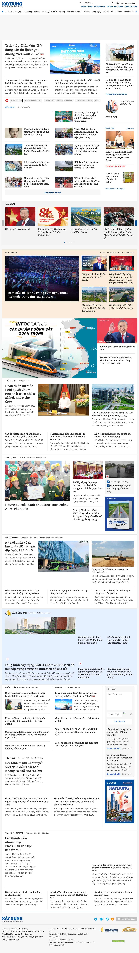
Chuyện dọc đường (116, 94)
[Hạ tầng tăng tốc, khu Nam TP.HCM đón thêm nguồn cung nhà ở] (91, 625)
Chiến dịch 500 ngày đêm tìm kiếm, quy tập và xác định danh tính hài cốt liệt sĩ (119, 234)
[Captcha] (131, 714)
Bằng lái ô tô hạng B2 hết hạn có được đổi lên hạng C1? (119, 732)
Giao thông (27, 11)
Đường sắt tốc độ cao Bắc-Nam (51, 537)
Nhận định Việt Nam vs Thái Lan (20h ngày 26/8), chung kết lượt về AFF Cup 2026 (26, 801)
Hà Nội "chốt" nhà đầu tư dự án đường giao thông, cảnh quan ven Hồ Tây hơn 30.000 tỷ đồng (119, 84)
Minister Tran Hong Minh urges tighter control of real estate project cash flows (119, 156)
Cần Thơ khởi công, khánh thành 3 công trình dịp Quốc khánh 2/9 (23, 435)
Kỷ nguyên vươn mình (18, 229)
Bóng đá (21, 758)
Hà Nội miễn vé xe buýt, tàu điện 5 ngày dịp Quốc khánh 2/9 (20, 546)
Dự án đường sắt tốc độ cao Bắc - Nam (84, 231)
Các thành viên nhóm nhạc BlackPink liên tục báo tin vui (18, 844)
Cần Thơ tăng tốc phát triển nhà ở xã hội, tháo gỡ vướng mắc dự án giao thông (120, 673)
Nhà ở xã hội (16, 100)
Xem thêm (130, 128)
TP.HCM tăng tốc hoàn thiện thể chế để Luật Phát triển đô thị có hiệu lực (36, 149)
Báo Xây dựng (111, 117)
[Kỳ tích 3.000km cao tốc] (119, 514)
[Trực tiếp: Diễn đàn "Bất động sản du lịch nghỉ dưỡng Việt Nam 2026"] (75, 59)
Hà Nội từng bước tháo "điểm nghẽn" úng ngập (121, 306)
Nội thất (40, 613)
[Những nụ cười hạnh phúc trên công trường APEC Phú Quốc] (37, 481)
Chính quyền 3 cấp (33, 100)
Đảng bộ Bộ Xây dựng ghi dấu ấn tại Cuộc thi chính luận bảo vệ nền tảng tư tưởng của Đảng (121, 278)
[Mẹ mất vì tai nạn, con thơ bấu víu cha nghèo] (128, 177)
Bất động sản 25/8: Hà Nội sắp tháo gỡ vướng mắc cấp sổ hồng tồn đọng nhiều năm (91, 673)
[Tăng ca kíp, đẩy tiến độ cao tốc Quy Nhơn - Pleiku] (113, 554)
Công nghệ (96, 11)
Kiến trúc (22, 457)
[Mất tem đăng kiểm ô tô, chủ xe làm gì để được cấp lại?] (13, 166)
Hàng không (34, 537)
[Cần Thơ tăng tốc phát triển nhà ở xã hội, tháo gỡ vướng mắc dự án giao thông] (120, 657)
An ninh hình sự (24, 688)
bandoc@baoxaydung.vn (64, 939)
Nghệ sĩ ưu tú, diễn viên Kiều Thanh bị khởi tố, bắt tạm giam (25, 747)
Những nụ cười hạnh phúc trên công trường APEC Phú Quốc (36, 507)
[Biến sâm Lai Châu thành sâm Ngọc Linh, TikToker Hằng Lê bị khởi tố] (13, 704)
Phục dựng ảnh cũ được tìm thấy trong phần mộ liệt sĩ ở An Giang (36, 132)
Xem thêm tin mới (52, 193)
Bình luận (29, 758)
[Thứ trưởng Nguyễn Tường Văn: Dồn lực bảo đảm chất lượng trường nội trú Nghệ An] (120, 52)
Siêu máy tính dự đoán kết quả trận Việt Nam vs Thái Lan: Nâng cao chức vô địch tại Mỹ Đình (76, 801)
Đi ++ (113, 11)
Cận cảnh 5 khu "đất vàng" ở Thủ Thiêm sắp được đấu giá (93, 308)
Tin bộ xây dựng (131, 6)
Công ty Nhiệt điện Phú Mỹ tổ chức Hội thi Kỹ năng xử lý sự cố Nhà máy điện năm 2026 (76, 732)
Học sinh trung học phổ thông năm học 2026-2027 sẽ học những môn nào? (36, 182)
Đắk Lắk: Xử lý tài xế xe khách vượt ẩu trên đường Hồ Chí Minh (86, 165)
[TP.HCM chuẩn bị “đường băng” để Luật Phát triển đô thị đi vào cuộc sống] (113, 397)
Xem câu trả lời (114, 748)
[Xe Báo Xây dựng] (129, 929)
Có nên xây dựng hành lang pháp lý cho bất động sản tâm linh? (119, 640)
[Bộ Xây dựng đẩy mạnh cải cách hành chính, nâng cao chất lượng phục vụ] (88, 470)
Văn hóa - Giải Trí (14, 833)
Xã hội (26, 381)
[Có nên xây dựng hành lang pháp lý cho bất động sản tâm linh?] (120, 625)
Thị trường (69, 688)
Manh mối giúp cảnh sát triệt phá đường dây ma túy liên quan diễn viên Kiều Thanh (26, 721)
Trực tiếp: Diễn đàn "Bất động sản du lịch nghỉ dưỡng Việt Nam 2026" (23, 49)
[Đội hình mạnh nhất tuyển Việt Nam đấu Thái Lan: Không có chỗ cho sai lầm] (64, 182)
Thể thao (86, 11)
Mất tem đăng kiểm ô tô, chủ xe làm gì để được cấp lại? (36, 165)
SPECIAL (13, 322)
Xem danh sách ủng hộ (115, 189)
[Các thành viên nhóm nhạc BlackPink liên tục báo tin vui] (63, 852)
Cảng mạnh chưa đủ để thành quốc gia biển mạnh (93, 277)
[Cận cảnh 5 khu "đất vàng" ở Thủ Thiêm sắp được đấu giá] (94, 294)
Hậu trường (39, 758)
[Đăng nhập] (118, 3)
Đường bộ (24, 537)
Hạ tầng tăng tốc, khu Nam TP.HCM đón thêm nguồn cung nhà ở (90, 640)
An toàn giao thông (115, 6)
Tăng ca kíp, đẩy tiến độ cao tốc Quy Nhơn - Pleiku (110, 571)
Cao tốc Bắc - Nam (84, 100)
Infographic (129, 252)
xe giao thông (86, 6)
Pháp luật (46, 11)
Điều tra (35, 688)
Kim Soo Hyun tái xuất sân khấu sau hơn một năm (113, 893)
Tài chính (78, 688)
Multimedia (128, 11)
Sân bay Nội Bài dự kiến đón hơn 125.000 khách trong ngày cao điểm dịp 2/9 (26, 82)
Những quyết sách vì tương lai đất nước (117, 348)
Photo (120, 252)
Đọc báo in (127, 783)
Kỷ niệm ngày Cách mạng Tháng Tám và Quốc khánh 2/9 (52, 232)
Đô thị (43, 457)
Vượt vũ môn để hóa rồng (127, 103)
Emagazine (111, 252)
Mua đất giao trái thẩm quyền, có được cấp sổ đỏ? (77, 719)
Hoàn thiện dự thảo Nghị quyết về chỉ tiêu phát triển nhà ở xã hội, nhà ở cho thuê (20, 394)
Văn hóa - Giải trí (74, 11)
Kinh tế (37, 11)
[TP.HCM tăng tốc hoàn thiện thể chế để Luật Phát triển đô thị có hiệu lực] (13, 149)
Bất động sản (99, 6)
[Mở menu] (136, 11)
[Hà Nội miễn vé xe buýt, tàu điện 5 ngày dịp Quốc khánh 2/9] (63, 556)
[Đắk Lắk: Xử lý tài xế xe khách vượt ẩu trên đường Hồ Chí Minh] (64, 166)
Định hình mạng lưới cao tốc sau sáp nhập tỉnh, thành (68, 592)
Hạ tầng (32, 613)
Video (119, 11)
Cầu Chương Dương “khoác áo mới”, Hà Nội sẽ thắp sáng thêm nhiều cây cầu (77, 82)
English (110, 128)
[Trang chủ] (3, 11)
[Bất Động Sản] (108, 930)
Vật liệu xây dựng (33, 457)
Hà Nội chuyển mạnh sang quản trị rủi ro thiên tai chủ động (112, 435)
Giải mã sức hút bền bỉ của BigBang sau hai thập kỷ (23, 893)
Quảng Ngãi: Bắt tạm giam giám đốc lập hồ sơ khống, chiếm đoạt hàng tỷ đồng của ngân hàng (27, 734)
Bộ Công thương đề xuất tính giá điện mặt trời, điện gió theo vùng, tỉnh (76, 744)
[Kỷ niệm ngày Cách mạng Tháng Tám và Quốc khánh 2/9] (53, 216)
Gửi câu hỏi (119, 721)
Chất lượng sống (58, 11)
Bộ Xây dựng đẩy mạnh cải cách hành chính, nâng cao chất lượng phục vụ (87, 487)
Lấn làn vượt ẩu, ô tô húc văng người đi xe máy (119, 488)
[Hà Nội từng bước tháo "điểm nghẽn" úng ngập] (121, 294)
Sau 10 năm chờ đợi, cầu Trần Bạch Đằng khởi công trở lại (112, 592)
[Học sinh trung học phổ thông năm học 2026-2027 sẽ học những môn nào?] (13, 182)
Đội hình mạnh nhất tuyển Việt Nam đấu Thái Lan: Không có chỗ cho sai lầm (87, 182)
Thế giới (106, 11)
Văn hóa (29, 833)
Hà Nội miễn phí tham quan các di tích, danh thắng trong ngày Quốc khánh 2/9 (67, 436)
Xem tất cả (127, 748)
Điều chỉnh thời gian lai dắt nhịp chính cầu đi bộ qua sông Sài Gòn (22, 592)
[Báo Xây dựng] (12, 4)
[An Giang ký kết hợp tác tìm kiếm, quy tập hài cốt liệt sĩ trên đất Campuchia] (64, 116)
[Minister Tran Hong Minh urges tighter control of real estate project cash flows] (120, 140)
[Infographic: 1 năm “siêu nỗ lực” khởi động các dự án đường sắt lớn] (49, 348)
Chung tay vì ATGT (115, 166)
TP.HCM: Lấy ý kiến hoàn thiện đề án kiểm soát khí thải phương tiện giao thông (86, 133)
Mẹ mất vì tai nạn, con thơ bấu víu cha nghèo (112, 177)
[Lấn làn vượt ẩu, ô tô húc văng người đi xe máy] (119, 469)
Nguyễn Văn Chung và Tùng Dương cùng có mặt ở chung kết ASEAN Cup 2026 (69, 895)
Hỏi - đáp (111, 689)
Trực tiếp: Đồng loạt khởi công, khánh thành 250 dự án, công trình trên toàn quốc (116, 360)
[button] (64, 242)
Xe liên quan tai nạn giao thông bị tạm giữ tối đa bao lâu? (119, 757)
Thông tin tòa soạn (127, 919)
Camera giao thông (119, 482)
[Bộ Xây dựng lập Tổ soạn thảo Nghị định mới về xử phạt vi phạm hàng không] (64, 149)
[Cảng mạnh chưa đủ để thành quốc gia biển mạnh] (94, 263)
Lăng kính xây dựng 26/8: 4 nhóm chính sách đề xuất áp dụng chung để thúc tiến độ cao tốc (39, 667)
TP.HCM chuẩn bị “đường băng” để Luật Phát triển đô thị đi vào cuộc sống (112, 414)
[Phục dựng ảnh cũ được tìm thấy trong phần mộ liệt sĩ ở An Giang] (13, 133)
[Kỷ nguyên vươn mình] (20, 216)
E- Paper (111, 782)
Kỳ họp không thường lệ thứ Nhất (58, 100)
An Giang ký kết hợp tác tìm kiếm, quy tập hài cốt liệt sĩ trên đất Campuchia (86, 116)
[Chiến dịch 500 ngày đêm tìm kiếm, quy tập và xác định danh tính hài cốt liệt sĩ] (119, 216)
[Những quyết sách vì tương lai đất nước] (117, 330)
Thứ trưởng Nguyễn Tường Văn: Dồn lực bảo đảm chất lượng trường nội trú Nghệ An (119, 68)
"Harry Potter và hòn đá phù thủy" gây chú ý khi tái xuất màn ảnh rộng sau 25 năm (112, 868)
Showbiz (37, 833)
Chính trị (19, 381)
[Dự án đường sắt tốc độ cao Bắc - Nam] (86, 216)
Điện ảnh (45, 833)
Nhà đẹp (48, 613)
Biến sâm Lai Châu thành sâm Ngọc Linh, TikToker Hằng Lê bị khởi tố (25, 694)
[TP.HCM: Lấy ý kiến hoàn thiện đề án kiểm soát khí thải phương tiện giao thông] (64, 133)
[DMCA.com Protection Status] (118, 941)
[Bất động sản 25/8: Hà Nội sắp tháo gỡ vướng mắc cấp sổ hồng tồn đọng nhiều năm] (91, 657)
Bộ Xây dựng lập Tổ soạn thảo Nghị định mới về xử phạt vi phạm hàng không (87, 149)
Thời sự (8, 11)
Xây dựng (17, 11)
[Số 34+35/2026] (119, 803)
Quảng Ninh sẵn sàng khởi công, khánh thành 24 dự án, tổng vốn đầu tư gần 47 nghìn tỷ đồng (87, 515)
